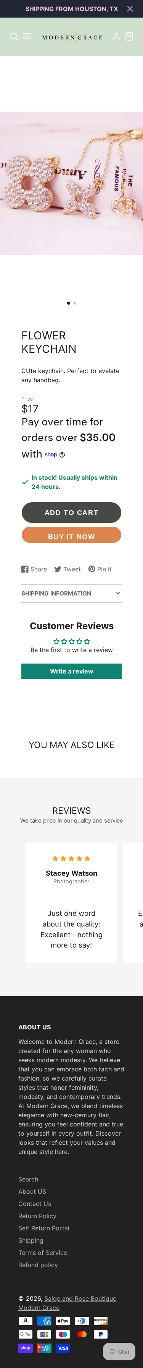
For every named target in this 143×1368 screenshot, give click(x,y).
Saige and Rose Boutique (80, 1298)
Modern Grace (38, 1307)
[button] (68, 303)
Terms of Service (42, 1252)
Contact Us (34, 1203)
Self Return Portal (43, 1228)
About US (32, 1191)
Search (28, 1179)
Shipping (30, 1240)
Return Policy (37, 1216)
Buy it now (71, 536)
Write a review (71, 671)
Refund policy (38, 1265)
